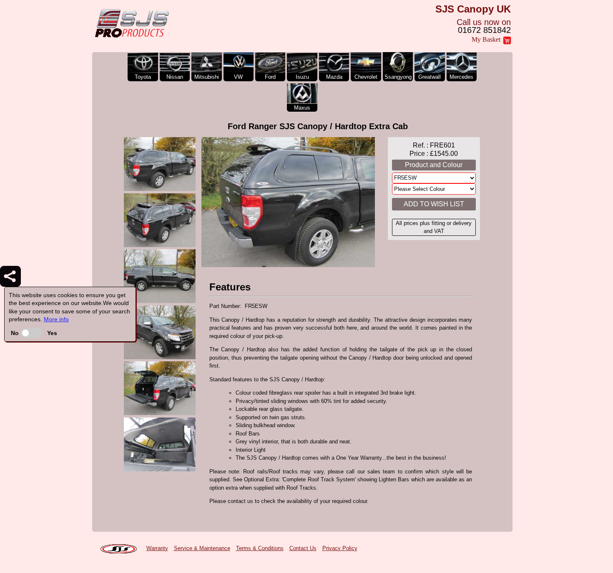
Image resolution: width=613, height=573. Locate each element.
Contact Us (303, 548)
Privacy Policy (339, 548)
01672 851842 (484, 30)
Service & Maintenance (202, 548)
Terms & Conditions (260, 548)
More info (56, 319)
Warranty (157, 548)
